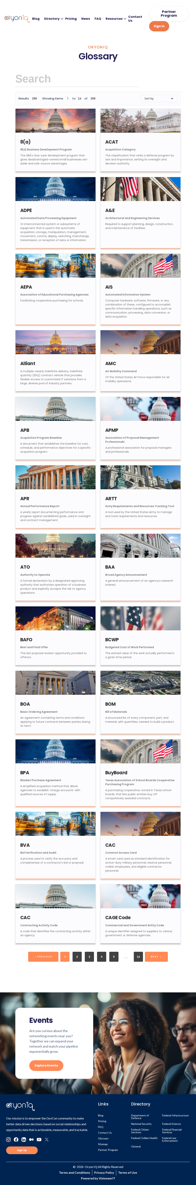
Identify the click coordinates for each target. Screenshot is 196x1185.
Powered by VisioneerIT (98, 1178)
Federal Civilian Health (144, 1138)
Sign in (159, 26)
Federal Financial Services (172, 1131)
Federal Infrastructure (175, 1115)
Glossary (103, 1138)
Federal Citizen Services (140, 1131)
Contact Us (135, 19)
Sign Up (22, 1150)
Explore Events (46, 1065)
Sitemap (103, 1144)
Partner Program (169, 13)
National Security (141, 1123)
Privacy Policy (104, 1172)
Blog (36, 19)
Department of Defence (140, 1117)
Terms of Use (127, 1172)
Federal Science (171, 1123)
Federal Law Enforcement (170, 1139)
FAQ (98, 19)
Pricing (71, 19)
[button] (52, 19)
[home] (17, 19)
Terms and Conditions (74, 1172)
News (85, 19)
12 (138, 956)
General (136, 1146)
